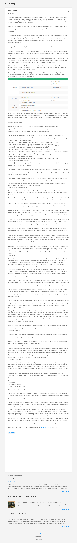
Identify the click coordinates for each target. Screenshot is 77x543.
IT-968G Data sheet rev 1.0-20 (17, 514)
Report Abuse (38, 539)
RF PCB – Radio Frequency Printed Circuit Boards (23, 496)
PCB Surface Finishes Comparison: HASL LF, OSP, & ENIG (25, 479)
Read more (65, 491)
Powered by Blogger (38, 533)
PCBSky (12, 4)
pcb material (12, 432)
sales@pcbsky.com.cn (45, 427)
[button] (68, 11)
